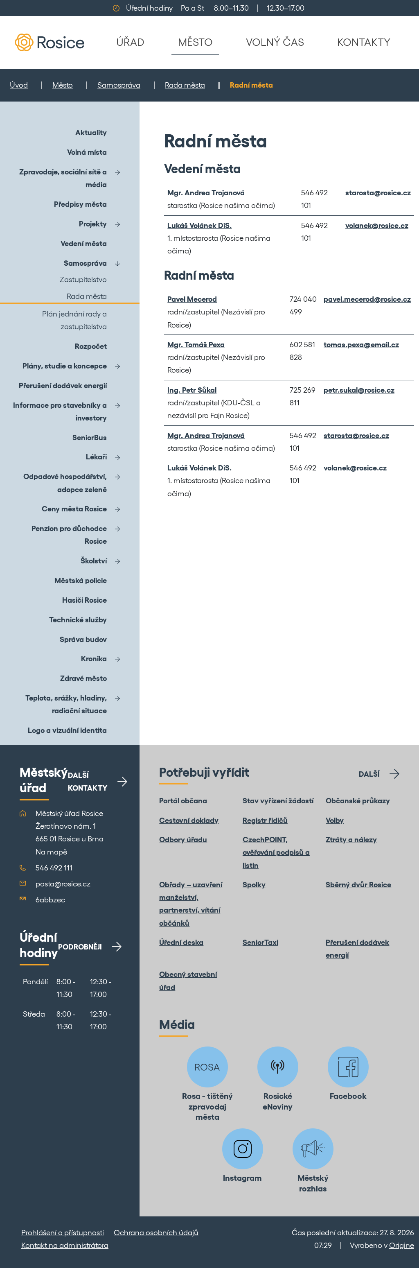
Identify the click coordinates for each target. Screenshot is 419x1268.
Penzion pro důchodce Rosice (69, 534)
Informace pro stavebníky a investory (60, 411)
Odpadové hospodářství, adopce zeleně (65, 482)
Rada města (185, 85)
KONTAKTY (363, 42)
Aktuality (91, 132)
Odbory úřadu (183, 839)
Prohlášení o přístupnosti (62, 1232)
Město (62, 85)
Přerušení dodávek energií (63, 385)
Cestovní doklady (189, 820)
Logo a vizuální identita (67, 730)
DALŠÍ (369, 774)
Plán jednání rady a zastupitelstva (74, 320)
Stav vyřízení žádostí (278, 800)
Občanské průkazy (358, 800)
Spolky (254, 884)
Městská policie (80, 580)
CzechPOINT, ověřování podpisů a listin (276, 852)
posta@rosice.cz (63, 883)
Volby (335, 820)
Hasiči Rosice (84, 600)
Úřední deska (181, 942)
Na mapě (51, 852)
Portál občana (183, 800)
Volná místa (87, 152)
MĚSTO (195, 42)
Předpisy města (80, 204)
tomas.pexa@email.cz (361, 344)
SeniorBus (89, 437)
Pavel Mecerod (192, 299)
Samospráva (118, 85)
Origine (401, 1245)
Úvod (19, 85)
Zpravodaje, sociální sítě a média (63, 178)
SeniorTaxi (260, 942)
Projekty (93, 223)
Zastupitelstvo (83, 279)
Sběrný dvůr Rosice (358, 884)
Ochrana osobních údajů (156, 1232)
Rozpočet (91, 346)
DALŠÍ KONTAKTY (88, 781)
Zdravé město (83, 678)
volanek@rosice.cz (376, 225)
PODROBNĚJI (80, 947)
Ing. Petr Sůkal (191, 390)
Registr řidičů (265, 820)
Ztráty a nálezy (351, 839)
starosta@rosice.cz (378, 192)
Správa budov (83, 639)
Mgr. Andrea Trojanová (206, 192)
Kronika (94, 658)
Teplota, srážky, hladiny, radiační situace (66, 704)
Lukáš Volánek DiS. (199, 225)
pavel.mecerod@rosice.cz (367, 299)
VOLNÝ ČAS (275, 42)
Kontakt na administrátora (64, 1245)
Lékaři (96, 456)
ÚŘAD (130, 42)
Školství (94, 560)
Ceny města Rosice (74, 508)
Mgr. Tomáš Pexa (196, 344)
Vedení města (84, 243)
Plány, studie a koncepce (65, 366)
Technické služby (78, 619)
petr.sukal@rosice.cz (359, 390)
